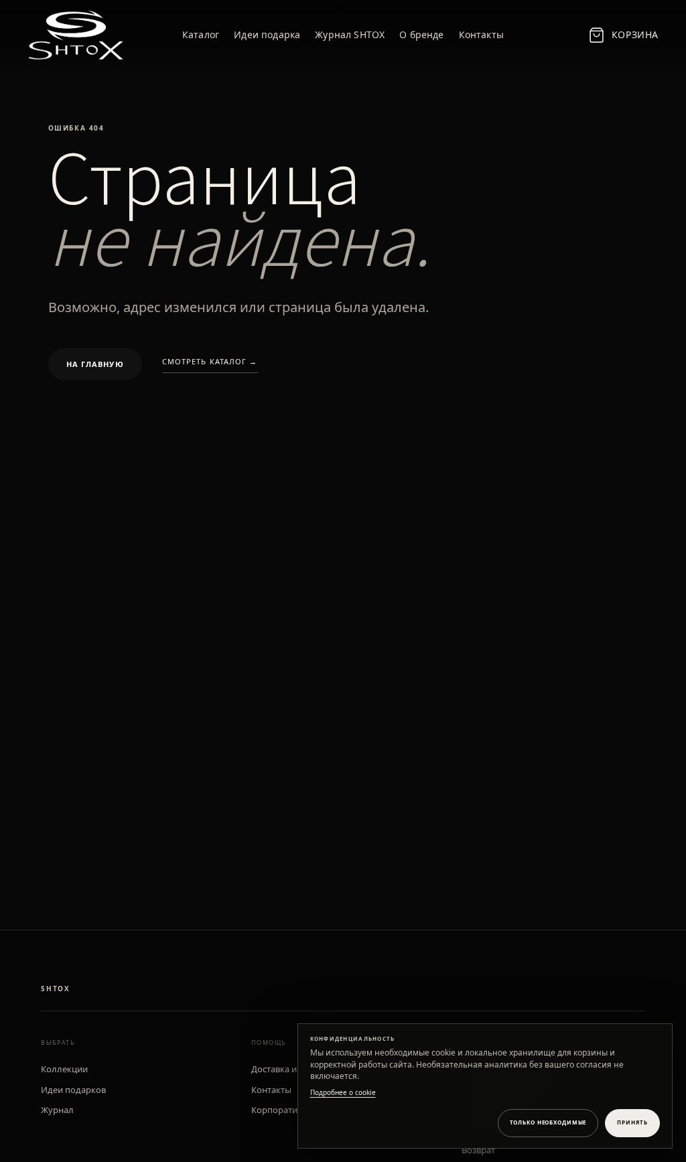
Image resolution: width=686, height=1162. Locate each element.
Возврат (478, 1150)
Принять (632, 1122)
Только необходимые (548, 1122)
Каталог (200, 34)
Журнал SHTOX (350, 34)
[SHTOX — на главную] (77, 34)
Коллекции (64, 1069)
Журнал (57, 1110)
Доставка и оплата (289, 1069)
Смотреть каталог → (210, 361)
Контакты (481, 34)
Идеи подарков (73, 1090)
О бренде (421, 34)
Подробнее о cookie (343, 1092)
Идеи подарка (267, 34)
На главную (95, 364)
